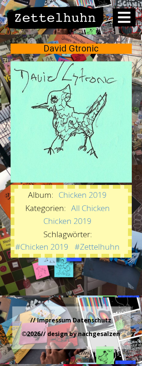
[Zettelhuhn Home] (55, 17)
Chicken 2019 (83, 194)
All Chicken (90, 208)
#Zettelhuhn (97, 246)
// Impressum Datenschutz (70, 320)
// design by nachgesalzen (80, 334)
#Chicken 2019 (42, 246)
